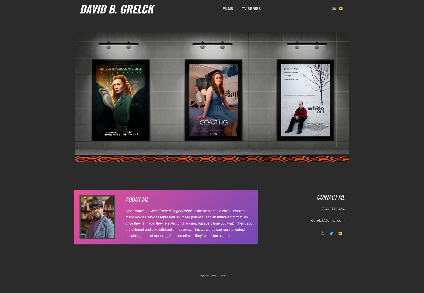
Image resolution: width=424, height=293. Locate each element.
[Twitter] (331, 233)
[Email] (333, 8)
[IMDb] (340, 8)
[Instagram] (322, 233)
